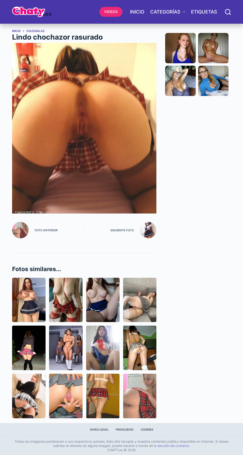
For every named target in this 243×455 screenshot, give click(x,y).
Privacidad (125, 429)
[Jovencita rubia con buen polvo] (29, 396)
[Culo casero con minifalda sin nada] (103, 396)
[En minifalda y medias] (140, 396)
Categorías (165, 12)
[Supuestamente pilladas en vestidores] (66, 348)
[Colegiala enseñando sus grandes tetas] (66, 300)
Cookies (147, 429)
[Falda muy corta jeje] (140, 348)
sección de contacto (173, 446)
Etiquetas (204, 12)
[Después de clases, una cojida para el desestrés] (140, 300)
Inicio (137, 12)
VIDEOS (111, 11)
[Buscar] (228, 12)
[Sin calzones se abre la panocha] (66, 396)
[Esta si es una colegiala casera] (103, 348)
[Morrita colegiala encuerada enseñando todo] (103, 300)
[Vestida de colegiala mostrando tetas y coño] (29, 300)
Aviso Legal (99, 429)
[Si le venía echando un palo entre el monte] (29, 348)
